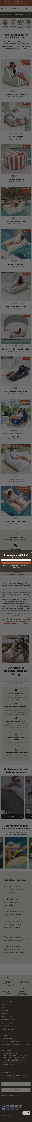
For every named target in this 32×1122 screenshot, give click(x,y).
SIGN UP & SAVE (16, 562)
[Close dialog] (31, 552)
